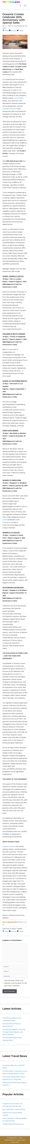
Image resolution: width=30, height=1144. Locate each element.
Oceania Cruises (8, 846)
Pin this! (13, 31)
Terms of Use (21, 1140)
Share (6, 31)
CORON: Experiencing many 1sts (13, 1124)
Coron (4, 520)
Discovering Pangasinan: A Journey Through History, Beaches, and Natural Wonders (13, 1031)
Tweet (20, 31)
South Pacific (18, 98)
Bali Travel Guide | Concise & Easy (13, 1109)
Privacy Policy (15, 1142)
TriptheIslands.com (9, 1140)
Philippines (6, 522)
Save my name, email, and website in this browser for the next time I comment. (15, 983)
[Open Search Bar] (20, 5)
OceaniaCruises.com (9, 109)
